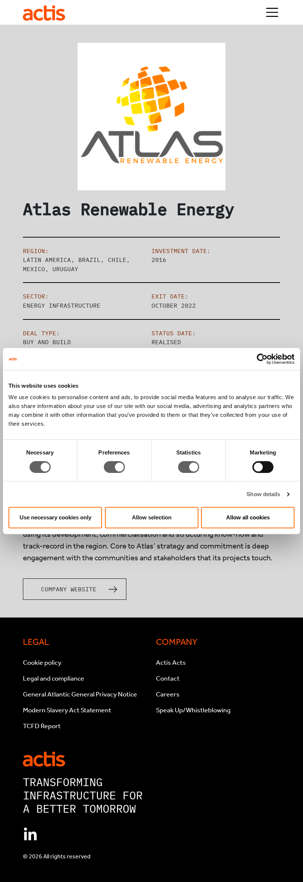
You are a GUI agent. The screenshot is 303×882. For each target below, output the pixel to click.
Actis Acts (171, 662)
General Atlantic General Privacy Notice (80, 694)
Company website (68, 589)
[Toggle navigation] (272, 12)
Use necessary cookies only (55, 517)
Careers (168, 694)
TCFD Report (42, 726)
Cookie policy (42, 662)
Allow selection (151, 517)
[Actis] (44, 758)
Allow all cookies (248, 517)
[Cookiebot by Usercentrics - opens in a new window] (262, 358)
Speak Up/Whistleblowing (193, 710)
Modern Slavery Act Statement (67, 710)
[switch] (114, 467)
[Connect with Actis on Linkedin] (30, 834)
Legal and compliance (53, 678)
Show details (263, 494)
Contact (168, 678)
